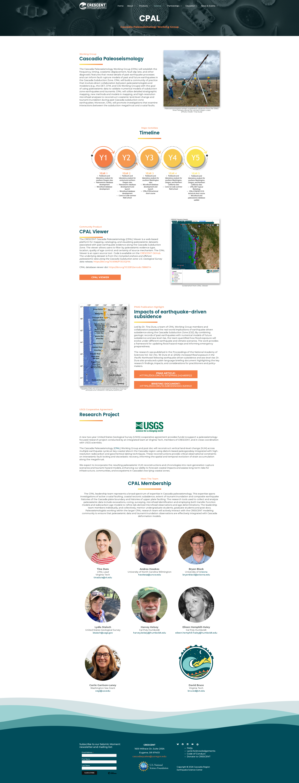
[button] (134, 6)
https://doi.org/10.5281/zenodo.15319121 (166, 384)
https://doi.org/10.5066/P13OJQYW (111, 261)
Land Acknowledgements (201, 751)
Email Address (88, 752)
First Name (86, 759)
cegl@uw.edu (102, 691)
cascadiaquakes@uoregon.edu (149, 756)
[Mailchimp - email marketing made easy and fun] (112, 775)
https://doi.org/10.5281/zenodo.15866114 (130, 267)
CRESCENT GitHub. (150, 253)
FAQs (189, 748)
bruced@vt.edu (196, 691)
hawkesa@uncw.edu (149, 574)
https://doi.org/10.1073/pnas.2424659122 (166, 374)
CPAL (117, 448)
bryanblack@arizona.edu (196, 574)
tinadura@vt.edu (103, 577)
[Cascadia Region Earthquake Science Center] (92, 5)
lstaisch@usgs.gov (103, 633)
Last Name (86, 765)
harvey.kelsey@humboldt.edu (149, 633)
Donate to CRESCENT (198, 756)
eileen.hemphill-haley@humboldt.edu (196, 633)
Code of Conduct (196, 753)
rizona (204, 572)
